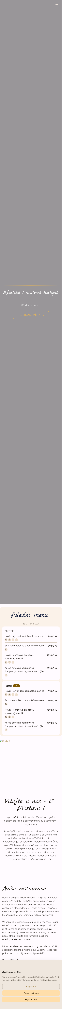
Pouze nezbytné (31, 993)
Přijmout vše (31, 999)
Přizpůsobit (31, 986)
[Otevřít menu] (57, 5)
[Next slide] (56, 301)
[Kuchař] (31, 757)
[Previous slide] (5, 301)
